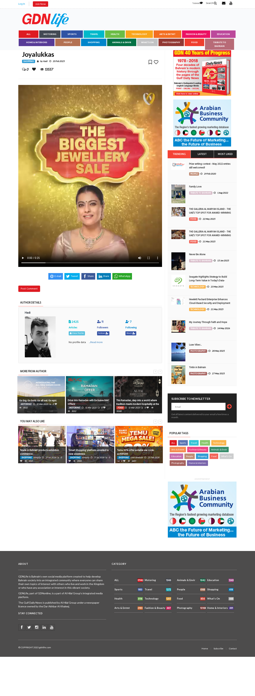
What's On (147, 42)
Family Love (195, 187)
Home (205, 648)
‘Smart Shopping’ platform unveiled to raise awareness (88, 452)
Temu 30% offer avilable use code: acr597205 (134, 452)
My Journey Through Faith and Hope (208, 322)
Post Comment (29, 289)
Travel (94, 34)
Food (194, 42)
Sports (72, 34)
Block (129, 333)
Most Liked (225, 153)
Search (210, 3)
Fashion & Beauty (196, 34)
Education (223, 34)
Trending (179, 153)
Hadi (45, 61)
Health (115, 34)
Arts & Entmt (167, 34)
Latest (202, 153)
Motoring (49, 34)
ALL (29, 34)
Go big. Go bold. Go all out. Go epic (38, 400)
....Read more (96, 342)
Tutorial (196, 3)
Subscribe (218, 648)
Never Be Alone (197, 254)
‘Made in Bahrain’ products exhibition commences (38, 452)
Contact (233, 648)
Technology (139, 34)
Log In (21, 3)
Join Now (40, 4)
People (68, 42)
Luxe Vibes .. (195, 345)
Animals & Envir (121, 42)
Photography (171, 42)
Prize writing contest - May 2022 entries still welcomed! (209, 165)
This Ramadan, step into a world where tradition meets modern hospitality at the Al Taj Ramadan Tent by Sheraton (137, 404)
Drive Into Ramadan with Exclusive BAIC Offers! (88, 402)
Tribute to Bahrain (219, 44)
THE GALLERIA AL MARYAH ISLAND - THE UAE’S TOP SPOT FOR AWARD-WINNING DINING (210, 212)
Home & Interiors (36, 42)
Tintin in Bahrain (197, 367)
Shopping (94, 42)
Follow (101, 333)
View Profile (77, 333)
